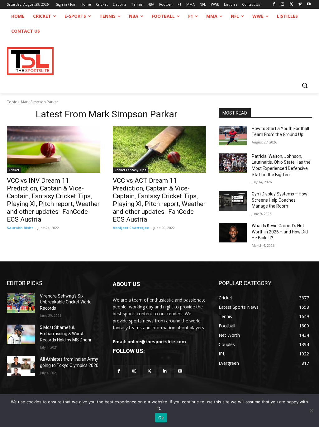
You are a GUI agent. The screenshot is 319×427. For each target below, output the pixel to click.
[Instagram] (282, 4)
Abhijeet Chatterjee (131, 227)
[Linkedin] (165, 371)
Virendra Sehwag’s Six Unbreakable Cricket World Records (66, 302)
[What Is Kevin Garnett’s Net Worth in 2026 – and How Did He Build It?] (233, 232)
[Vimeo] (299, 4)
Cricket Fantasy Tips (130, 170)
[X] (291, 4)
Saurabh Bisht (20, 227)
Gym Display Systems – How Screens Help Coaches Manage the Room (279, 200)
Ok (161, 417)
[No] (311, 410)
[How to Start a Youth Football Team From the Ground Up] (233, 135)
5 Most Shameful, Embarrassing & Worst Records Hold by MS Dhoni (65, 333)
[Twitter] (149, 371)
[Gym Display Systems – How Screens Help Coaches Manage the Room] (233, 201)
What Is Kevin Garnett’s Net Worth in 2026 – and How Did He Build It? (280, 231)
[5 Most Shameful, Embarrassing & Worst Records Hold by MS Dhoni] (21, 334)
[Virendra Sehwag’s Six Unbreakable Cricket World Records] (21, 303)
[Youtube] (308, 4)
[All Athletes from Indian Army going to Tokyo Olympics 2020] (21, 366)
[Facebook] (274, 4)
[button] (304, 85)
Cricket (14, 170)
